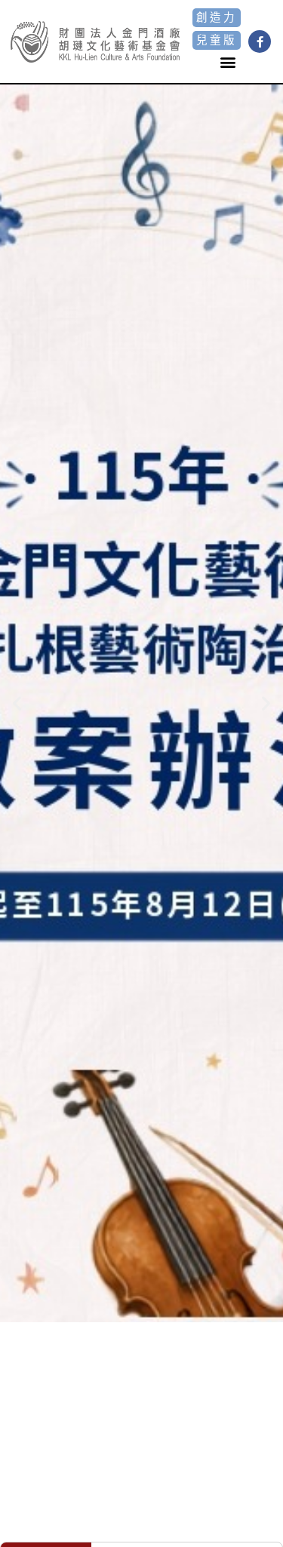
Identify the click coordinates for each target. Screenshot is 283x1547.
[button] (228, 62)
